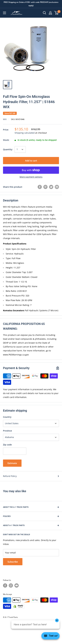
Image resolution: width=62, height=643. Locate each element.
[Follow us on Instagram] (11, 585)
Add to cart (31, 160)
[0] (56, 13)
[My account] (50, 13)
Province (7, 430)
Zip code (7, 444)
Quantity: (8, 149)
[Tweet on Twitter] (51, 187)
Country (7, 416)
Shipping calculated (25, 132)
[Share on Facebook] (40, 187)
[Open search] (44, 13)
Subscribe (13, 561)
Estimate (12, 463)
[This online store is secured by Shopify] (18, 606)
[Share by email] (57, 187)
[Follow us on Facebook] (5, 585)
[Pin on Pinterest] (45, 187)
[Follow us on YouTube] (16, 585)
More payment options (31, 176)
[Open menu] (4, 13)
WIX (5, 119)
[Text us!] (50, 636)
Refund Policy (10, 476)
